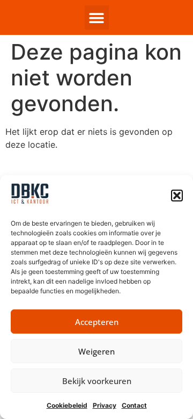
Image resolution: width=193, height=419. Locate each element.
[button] (177, 195)
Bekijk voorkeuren (96, 380)
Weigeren (96, 351)
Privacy (104, 405)
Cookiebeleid (67, 405)
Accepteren (96, 321)
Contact (134, 405)
